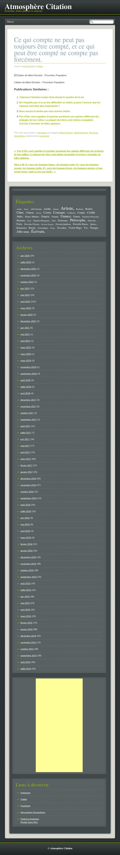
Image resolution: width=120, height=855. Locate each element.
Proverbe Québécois (63, 224)
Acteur (19, 209)
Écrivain (37, 231)
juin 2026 (25, 255)
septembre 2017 (28, 419)
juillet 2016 (25, 511)
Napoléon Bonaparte (41, 220)
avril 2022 (25, 301)
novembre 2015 (28, 564)
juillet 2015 (25, 590)
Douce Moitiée (32, 216)
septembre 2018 (28, 373)
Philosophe (77, 220)
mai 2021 (25, 334)
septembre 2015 (28, 577)
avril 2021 (25, 341)
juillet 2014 (25, 668)
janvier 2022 (26, 314)
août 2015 (25, 583)
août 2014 (25, 662)
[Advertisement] (59, 725)
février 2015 (26, 623)
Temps (52, 228)
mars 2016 (25, 537)
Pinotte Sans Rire (29, 822)
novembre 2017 (28, 406)
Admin (40, 66)
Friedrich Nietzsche (90, 216)
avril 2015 (25, 609)
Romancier (21, 227)
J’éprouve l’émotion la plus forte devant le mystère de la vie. (51, 97)
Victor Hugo (74, 227)
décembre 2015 (28, 557)
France (76, 216)
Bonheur (79, 209)
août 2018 (25, 380)
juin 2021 (25, 328)
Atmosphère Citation (38, 6)
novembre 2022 (28, 275)
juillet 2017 (25, 432)
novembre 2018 (28, 367)
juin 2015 (25, 596)
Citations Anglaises (29, 819)
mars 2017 (25, 459)
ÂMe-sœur (23, 231)
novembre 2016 (28, 485)
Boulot (88, 209)
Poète (19, 224)
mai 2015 (25, 603)
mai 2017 (25, 446)
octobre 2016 (27, 491)
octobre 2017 (27, 413)
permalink (44, 136)
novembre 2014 (28, 642)
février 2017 (26, 465)
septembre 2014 (28, 655)
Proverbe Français (47, 224)
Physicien (93, 133)
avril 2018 (25, 393)
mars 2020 (25, 354)
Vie (86, 227)
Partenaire (63, 220)
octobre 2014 (27, 649)
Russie (32, 227)
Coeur (47, 212)
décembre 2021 (28, 321)
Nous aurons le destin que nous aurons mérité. (44, 111)
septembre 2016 (28, 498)
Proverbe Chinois (31, 224)
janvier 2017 (26, 472)
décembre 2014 (28, 636)
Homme (21, 220)
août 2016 (25, 505)
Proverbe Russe (80, 224)
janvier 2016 (26, 550)
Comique (59, 212)
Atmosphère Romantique (32, 812)
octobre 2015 (27, 570)
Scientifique (19, 136)
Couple (81, 212)
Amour (55, 209)
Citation (38, 213)
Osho (54, 220)
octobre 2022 (27, 282)
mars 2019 (25, 360)
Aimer (26, 209)
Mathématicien (81, 133)
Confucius (71, 212)
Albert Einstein (66, 133)
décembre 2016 (28, 478)
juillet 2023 (25, 262)
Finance (66, 216)
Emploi (45, 216)
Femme (55, 216)
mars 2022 (25, 308)
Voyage (94, 227)
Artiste (67, 208)
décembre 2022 (28, 269)
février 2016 (26, 544)
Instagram (25, 792)
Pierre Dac (92, 220)
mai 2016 (25, 524)
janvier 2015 (26, 629)
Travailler (61, 227)
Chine (20, 212)
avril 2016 (25, 531)
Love (29, 220)
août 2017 (25, 426)
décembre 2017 (28, 400)
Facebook (25, 806)
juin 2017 (25, 439)
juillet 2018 (25, 387)
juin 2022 (25, 288)
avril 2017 (25, 452)
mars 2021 (25, 347)
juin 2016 (25, 518)
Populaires (42, 133)
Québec (93, 224)
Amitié (47, 209)
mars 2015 (25, 616)
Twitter (23, 799)
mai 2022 (25, 295)
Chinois (30, 212)
